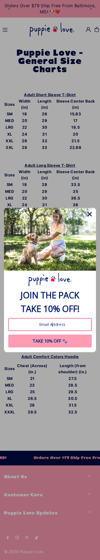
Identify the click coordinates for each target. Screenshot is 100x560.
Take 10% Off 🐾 (50, 341)
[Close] (89, 214)
